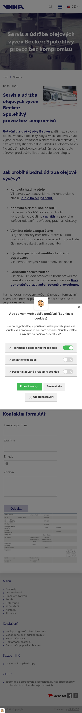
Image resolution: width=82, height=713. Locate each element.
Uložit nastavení (43, 396)
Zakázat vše (54, 386)
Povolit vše (27, 386)
